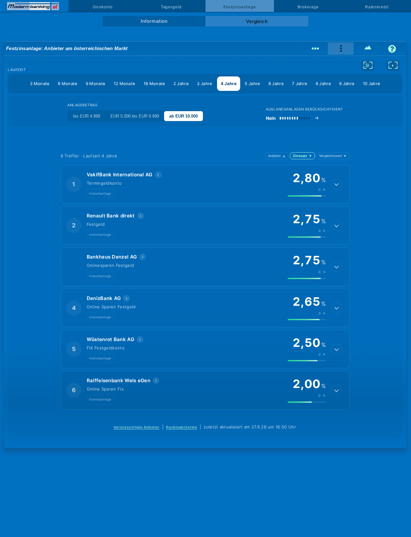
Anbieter (277, 156)
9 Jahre (346, 83)
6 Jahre (276, 83)
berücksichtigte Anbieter (137, 427)
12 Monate (125, 83)
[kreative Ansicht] (367, 48)
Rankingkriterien (181, 427)
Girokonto (102, 7)
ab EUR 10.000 (183, 116)
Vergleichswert (333, 156)
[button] (205, 184)
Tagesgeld (171, 7)
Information (154, 21)
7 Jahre (299, 83)
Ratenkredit (377, 7)
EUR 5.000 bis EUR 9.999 (134, 116)
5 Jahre (252, 83)
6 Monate (67, 83)
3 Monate (39, 83)
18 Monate (154, 83)
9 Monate (95, 83)
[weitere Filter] (368, 65)
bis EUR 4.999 (86, 116)
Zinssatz (302, 156)
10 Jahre (371, 83)
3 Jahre (204, 83)
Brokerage (308, 7)
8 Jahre (323, 83)
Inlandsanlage (100, 193)
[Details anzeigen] (336, 184)
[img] (307, 196)
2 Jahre (181, 83)
